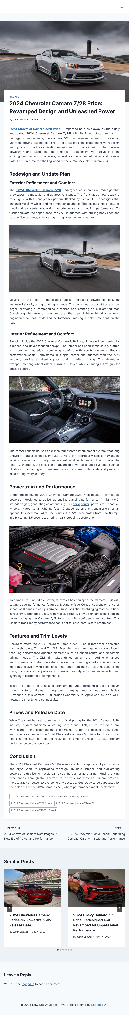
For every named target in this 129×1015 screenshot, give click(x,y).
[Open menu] (122, 6)
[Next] (119, 908)
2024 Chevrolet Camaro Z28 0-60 (75, 803)
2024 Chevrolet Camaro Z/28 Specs (31, 803)
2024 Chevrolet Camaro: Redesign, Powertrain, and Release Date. (30, 920)
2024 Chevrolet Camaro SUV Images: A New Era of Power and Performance (30, 833)
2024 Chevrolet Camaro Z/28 (27, 796)
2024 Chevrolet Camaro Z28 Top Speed (33, 810)
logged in (28, 984)
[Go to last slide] (9, 908)
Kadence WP (100, 1004)
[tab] (58, 950)
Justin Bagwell (20, 119)
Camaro (14, 97)
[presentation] (32, 888)
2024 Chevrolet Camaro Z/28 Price (34, 129)
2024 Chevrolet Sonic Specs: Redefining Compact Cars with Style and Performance (96, 833)
